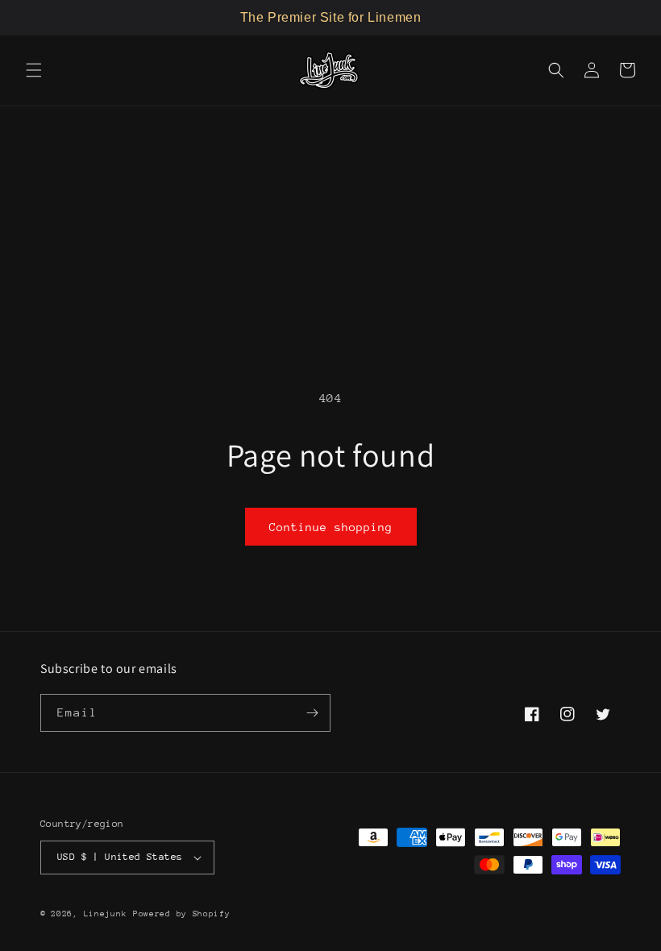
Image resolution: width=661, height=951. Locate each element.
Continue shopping (331, 527)
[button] (34, 70)
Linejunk (105, 914)
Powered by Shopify (182, 914)
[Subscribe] (312, 713)
